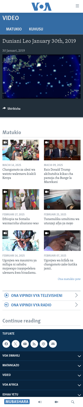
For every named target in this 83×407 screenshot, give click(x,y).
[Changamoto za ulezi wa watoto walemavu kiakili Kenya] (20, 150)
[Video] (56, 402)
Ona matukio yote (69, 279)
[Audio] (40, 402)
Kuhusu (36, 29)
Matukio (14, 29)
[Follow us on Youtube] (25, 344)
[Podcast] (43, 344)
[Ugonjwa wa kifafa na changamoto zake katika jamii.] (62, 240)
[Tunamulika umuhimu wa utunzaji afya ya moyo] (62, 199)
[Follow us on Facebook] (6, 344)
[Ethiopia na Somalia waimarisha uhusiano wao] (20, 199)
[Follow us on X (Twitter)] (15, 344)
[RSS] (34, 344)
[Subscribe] (53, 344)
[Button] (11, 110)
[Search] (73, 402)
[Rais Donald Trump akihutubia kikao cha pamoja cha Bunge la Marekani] (62, 150)
